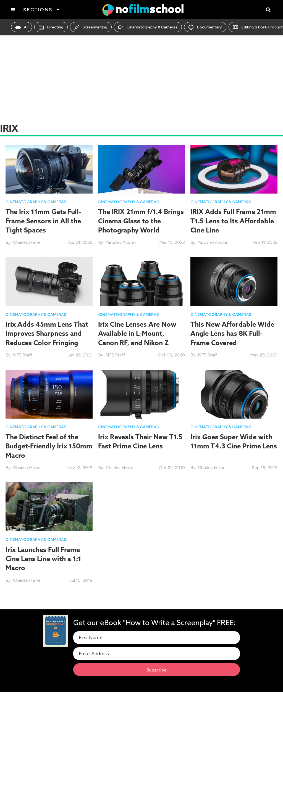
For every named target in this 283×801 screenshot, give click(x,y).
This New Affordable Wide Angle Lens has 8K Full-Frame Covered (232, 333)
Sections (37, 10)
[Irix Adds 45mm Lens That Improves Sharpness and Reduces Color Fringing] (49, 281)
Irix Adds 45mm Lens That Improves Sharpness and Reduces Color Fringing (47, 333)
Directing (55, 27)
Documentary (209, 27)
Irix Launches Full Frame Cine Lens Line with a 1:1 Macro (43, 558)
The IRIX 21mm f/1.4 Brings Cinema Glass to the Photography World (141, 220)
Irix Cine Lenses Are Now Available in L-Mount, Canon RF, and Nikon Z (137, 333)
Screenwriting (95, 27)
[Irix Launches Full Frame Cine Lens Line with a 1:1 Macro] (49, 506)
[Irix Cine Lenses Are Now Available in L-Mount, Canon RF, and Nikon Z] (141, 281)
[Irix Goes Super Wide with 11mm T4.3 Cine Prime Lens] (233, 393)
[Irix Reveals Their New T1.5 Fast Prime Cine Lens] (141, 393)
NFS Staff (22, 355)
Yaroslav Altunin (121, 242)
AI (26, 27)
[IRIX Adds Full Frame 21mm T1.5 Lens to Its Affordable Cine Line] (233, 168)
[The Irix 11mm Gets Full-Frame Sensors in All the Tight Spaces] (49, 168)
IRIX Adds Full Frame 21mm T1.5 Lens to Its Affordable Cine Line (233, 220)
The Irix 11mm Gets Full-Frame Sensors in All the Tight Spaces (43, 220)
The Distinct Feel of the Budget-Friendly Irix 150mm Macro (49, 446)
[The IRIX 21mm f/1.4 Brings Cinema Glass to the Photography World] (141, 168)
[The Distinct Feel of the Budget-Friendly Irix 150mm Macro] (49, 393)
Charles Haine (27, 242)
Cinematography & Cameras (152, 27)
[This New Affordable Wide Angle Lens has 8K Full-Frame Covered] (233, 281)
